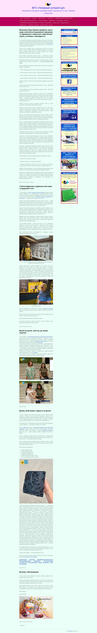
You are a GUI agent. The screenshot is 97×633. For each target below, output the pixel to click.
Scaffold (70, 630)
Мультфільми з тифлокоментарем (45, 22)
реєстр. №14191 (49, 43)
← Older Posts (21, 625)
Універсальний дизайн (43, 20)
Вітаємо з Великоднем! (29, 572)
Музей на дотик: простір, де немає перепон (69, 56)
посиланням (35, 352)
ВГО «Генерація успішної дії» (48, 7)
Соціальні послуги (56, 22)
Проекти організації (41, 18)
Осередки (34, 18)
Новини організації (66, 41)
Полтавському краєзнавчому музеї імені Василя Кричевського (40, 336)
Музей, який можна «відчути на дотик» (35, 411)
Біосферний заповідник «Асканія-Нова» (43, 196)
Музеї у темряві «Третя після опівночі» (37, 192)
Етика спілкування (59, 20)
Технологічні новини (66, 43)
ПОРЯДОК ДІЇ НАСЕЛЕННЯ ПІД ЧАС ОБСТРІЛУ (64, 18)
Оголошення (65, 42)
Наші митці (66, 20)
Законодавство (50, 18)
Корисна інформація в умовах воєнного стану (28, 20)
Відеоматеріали (52, 20)
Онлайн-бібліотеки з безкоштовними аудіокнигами (29, 22)
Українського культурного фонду (41, 341)
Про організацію (27, 18)
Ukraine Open (40, 342)
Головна (21, 18)
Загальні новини (26, 326)
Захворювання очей (64, 22)
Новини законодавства (30, 182)
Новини (24, 182)
